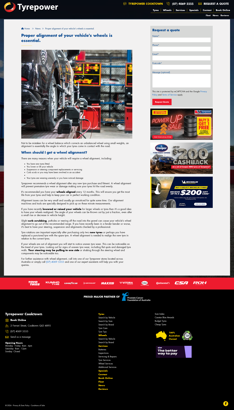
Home (27, 28)
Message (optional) (161, 72)
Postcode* (157, 63)
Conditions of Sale (38, 405)
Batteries (102, 349)
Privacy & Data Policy (21, 405)
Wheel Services (105, 363)
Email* (155, 54)
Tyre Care (102, 328)
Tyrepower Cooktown (145, 3)
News (215, 15)
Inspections (103, 353)
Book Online (223, 10)
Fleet (208, 15)
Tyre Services (104, 360)
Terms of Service (169, 94)
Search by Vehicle (106, 317)
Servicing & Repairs (107, 356)
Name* (155, 36)
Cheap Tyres (160, 324)
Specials (194, 10)
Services (180, 10)
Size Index (159, 314)
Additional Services (107, 367)
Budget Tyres (160, 321)
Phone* (155, 45)
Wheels (167, 10)
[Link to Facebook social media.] (225, 403)
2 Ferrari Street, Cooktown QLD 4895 (30, 325)
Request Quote (162, 102)
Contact (207, 10)
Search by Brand (106, 324)
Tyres (156, 10)
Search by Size (105, 321)
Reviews (225, 15)
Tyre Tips (102, 331)
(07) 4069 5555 (183, 3)
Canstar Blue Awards (164, 317)
